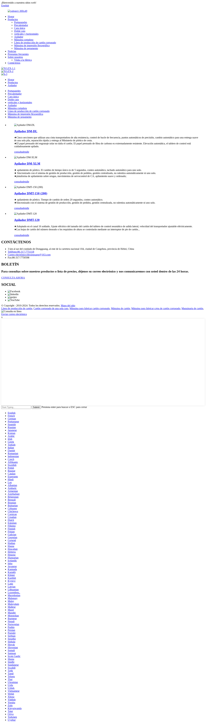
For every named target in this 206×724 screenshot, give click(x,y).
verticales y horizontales (26, 34)
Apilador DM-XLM (27, 163)
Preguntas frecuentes (18, 54)
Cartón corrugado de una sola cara (50, 308)
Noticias (12, 51)
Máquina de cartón (120, 308)
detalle (26, 151)
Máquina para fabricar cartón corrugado (90, 308)
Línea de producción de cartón (16, 308)
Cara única (19, 28)
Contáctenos (14, 62)
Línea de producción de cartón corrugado (35, 42)
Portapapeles (20, 22)
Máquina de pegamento (26, 48)
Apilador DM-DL (25, 131)
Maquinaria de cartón (192, 308)
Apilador (18, 36)
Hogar (11, 16)
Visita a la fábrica (23, 60)
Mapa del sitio (68, 305)
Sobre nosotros (15, 57)
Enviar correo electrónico (14, 314)
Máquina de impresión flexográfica (32, 45)
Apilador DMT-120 (27, 220)
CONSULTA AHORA (13, 277)
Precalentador (21, 25)
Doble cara (19, 31)
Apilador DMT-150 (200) (30, 193)
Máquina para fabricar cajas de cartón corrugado (155, 308)
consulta (18, 151)
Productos (13, 19)
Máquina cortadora (23, 39)
